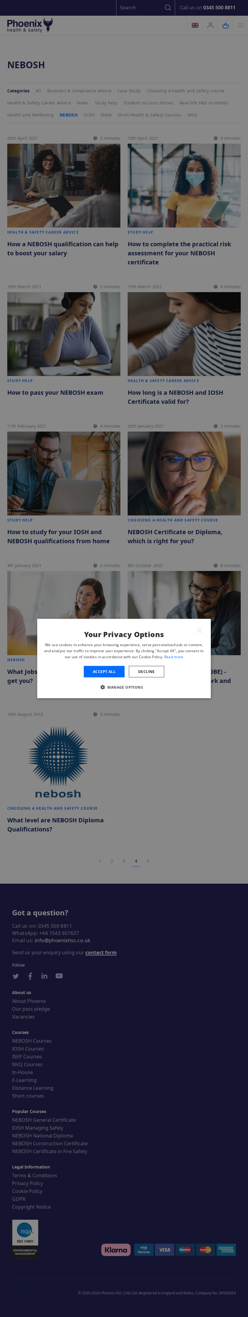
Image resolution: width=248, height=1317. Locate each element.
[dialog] (124, 658)
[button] (124, 686)
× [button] (200, 629)
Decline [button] (146, 671)
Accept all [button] (104, 671)
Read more (174, 656)
